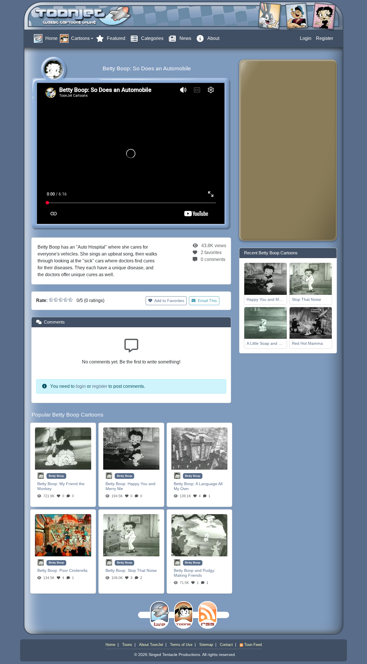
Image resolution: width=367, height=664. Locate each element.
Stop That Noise (142, 570)
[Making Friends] (199, 535)
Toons (127, 644)
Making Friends (188, 575)
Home (110, 644)
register (99, 386)
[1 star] (51, 299)
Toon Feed (252, 644)
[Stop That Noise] (131, 535)
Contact (226, 644)
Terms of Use (181, 644)
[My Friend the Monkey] (63, 448)
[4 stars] (65, 299)
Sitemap (206, 644)
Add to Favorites (168, 300)
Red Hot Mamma (307, 343)
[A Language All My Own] (199, 448)
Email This (207, 300)
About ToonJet (151, 644)
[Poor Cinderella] (63, 535)
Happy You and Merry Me (270, 299)
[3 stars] (60, 299)
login (81, 386)
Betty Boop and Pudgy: (194, 570)
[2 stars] (56, 299)
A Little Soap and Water (268, 343)
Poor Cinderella (73, 570)
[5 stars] (70, 299)
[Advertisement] (267, 150)
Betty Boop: (48, 483)
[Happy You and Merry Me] (131, 448)
